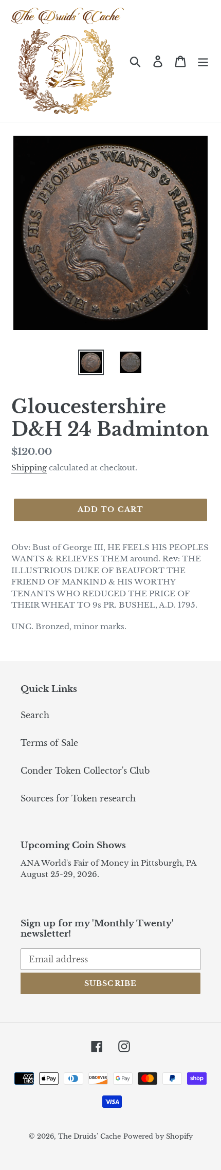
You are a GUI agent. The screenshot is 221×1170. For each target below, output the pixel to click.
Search (35, 715)
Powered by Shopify (158, 1136)
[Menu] (203, 60)
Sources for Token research (78, 798)
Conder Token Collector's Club (85, 770)
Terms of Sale (49, 743)
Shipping (29, 467)
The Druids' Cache (89, 1136)
